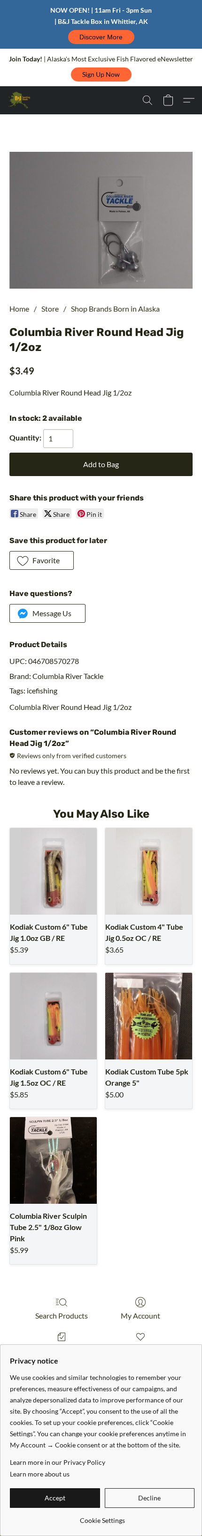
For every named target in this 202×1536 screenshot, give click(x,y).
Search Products (61, 1315)
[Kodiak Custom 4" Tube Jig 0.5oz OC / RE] (148, 871)
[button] (101, 37)
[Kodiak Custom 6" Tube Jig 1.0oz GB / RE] (53, 871)
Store (50, 308)
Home (19, 308)
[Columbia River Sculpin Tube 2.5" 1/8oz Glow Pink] (53, 1160)
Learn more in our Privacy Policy (57, 1462)
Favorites (140, 1350)
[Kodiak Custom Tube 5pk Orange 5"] (148, 1016)
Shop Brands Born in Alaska (115, 308)
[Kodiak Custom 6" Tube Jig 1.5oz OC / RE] (53, 1016)
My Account (140, 1315)
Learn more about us (40, 1474)
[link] (102, 1517)
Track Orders (62, 1350)
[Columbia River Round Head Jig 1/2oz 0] (101, 220)
